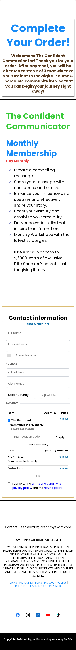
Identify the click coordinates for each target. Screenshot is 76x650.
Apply (60, 437)
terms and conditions (46, 484)
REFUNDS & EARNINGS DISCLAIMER (38, 586)
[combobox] (10, 355)
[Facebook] (18, 615)
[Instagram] (28, 615)
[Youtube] (48, 615)
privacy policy (21, 488)
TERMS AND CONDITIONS (25, 582)
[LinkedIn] (38, 615)
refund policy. (53, 488)
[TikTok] (58, 615)
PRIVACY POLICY (55, 582)
